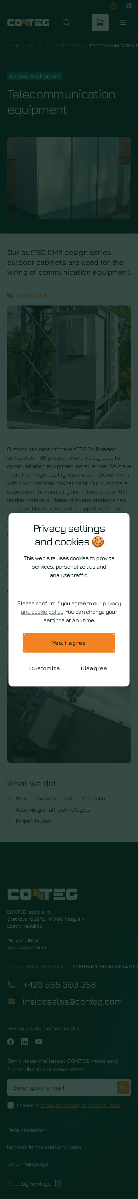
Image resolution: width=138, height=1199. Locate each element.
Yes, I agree (69, 643)
